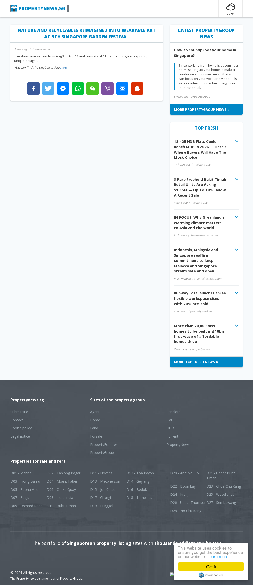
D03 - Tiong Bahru (25, 481)
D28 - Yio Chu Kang (185, 510)
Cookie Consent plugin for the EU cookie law (211, 575)
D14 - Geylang (137, 481)
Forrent (172, 436)
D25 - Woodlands (220, 494)
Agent (95, 411)
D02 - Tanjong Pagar (63, 473)
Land (94, 428)
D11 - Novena (101, 473)
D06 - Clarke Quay (61, 489)
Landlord (174, 411)
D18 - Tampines (139, 497)
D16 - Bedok (136, 489)
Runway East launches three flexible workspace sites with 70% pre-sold (200, 298)
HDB (170, 428)
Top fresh (206, 128)
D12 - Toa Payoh (140, 473)
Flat (169, 420)
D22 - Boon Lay (183, 486)
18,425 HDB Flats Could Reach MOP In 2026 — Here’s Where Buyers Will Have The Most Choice (200, 149)
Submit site (19, 411)
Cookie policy (21, 428)
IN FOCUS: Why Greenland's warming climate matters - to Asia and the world (199, 222)
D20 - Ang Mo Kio (184, 473)
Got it (211, 566)
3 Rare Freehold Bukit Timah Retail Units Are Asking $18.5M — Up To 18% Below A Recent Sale (200, 187)
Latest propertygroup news (206, 33)
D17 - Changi (100, 497)
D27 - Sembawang (221, 502)
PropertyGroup (102, 452)
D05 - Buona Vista (25, 489)
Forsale (96, 436)
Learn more (217, 556)
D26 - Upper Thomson (188, 502)
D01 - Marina (20, 473)
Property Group (71, 578)
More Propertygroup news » (202, 109)
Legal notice (20, 436)
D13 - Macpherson (105, 481)
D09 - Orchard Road (26, 505)
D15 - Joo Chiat (102, 489)
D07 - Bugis (19, 497)
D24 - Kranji (179, 494)
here (63, 67)
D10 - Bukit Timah (61, 505)
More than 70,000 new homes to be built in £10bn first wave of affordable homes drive (199, 333)
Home (95, 420)
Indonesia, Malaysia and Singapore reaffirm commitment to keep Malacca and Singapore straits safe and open (196, 260)
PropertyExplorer (103, 444)
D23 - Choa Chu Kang (223, 486)
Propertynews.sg (28, 578)
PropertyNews (178, 444)
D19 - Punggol (101, 505)
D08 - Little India (60, 497)
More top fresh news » (196, 362)
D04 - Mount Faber (62, 481)
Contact (16, 420)
